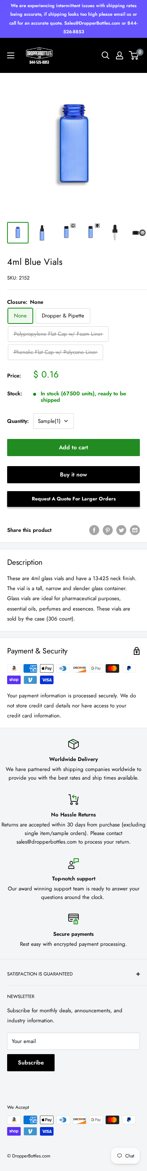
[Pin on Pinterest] (108, 530)
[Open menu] (10, 55)
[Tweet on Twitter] (121, 530)
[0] (134, 55)
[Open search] (106, 55)
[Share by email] (135, 530)
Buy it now (73, 474)
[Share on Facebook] (94, 530)
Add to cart (73, 447)
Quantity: (18, 421)
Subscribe (31, 1062)
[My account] (119, 55)
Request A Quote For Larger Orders (74, 498)
